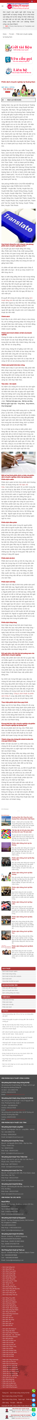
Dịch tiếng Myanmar (8, 1379)
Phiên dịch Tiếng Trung (9, 1346)
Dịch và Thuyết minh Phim (10, 990)
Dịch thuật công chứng (9, 974)
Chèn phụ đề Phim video (9, 988)
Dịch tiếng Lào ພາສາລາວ (10, 1302)
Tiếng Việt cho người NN (10, 1365)
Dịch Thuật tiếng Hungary (10, 1307)
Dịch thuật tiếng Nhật (9, 1275)
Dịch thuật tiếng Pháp (9, 1273)
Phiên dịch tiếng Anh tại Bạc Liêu (22, 903)
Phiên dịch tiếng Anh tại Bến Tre (22, 932)
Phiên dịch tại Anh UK (9, 1344)
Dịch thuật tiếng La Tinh (10, 1385)
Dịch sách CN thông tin (9, 1328)
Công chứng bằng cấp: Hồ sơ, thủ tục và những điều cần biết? (17, 1015)
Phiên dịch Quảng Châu (9, 1350)
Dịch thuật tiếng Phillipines (10, 1332)
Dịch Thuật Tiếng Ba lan (10, 1306)
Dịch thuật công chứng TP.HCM (12, 1396)
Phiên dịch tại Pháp (8, 1354)
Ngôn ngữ (21, 1399)
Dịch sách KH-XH (8, 1325)
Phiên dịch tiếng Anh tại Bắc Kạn (22, 888)
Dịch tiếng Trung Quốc (9, 1271)
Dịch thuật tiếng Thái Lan (10, 1294)
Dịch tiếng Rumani (8, 1338)
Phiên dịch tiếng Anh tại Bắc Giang (22, 873)
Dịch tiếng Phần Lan (8, 1269)
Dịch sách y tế (7, 1321)
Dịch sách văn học (8, 1317)
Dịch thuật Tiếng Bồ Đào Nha (11, 1288)
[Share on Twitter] (17, 813)
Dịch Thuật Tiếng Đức (9, 1279)
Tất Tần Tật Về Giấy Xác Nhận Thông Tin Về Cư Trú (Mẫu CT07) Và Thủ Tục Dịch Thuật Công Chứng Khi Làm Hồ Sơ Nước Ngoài (17, 1026)
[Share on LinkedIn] (24, 813)
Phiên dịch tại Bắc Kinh (9, 1383)
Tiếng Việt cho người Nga (10, 1373)
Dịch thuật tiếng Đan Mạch (10, 1309)
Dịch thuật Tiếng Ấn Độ (9, 1292)
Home (5, 34)
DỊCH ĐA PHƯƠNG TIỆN (9, 985)
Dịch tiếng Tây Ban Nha (9, 1286)
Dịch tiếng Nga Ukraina (9, 1277)
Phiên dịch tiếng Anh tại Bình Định (22, 947)
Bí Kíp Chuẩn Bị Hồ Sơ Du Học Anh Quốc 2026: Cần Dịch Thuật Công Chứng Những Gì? (17, 1054)
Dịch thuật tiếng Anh (9, 1267)
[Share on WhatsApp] (13, 813)
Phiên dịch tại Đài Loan (9, 1340)
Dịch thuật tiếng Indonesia (10, 1313)
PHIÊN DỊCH (6, 997)
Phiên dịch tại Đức (8, 1348)
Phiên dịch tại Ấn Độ (9, 1381)
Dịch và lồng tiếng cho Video (10, 993)
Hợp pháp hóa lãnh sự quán (10, 981)
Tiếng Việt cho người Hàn (10, 1367)
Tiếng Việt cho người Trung (11, 1371)
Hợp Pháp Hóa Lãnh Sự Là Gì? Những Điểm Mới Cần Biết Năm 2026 (17, 1059)
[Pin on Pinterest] (22, 813)
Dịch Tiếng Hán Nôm (9, 1330)
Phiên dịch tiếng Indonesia (10, 1359)
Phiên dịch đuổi (7, 1007)
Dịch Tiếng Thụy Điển (9, 1298)
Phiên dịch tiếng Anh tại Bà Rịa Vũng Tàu (23, 859)
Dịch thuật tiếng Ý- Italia (10, 1281)
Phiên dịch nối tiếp (7, 1004)
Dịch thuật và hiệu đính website (11, 976)
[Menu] (2, 6)
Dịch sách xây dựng (8, 1319)
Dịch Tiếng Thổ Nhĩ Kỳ (9, 1311)
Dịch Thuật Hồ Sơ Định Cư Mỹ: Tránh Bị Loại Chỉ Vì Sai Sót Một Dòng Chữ (18, 1049)
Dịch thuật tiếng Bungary (10, 1387)
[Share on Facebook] (15, 813)
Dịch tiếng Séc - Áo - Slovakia (11, 1334)
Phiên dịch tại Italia (8, 1342)
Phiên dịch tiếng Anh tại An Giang (22, 844)
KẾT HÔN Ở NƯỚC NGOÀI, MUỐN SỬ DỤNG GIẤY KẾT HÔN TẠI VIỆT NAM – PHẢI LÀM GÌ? (18, 1033)
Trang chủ (5, 1393)
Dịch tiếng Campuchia (9, 1300)
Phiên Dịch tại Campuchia (10, 1363)
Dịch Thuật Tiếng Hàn (9, 1290)
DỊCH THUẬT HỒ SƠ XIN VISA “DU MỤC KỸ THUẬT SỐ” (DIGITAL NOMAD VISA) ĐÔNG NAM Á (17, 1038)
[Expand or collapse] (5, 100)
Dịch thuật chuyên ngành (9, 971)
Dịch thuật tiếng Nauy (9, 1304)
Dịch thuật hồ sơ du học (10, 1377)
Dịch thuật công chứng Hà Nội (19, 1393)
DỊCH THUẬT (6, 968)
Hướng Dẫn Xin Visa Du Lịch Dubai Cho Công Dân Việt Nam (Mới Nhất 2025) (23, 818)
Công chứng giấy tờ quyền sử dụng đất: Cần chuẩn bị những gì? (18, 1020)
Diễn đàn (19, 1402)
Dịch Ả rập (6, 1285)
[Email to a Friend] (20, 813)
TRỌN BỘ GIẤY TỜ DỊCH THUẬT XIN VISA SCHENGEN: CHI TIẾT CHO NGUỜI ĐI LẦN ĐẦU (18, 1043)
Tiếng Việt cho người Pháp (10, 1375)
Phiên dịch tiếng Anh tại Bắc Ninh (22, 917)
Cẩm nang (5, 1402)
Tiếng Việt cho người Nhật (10, 1369)
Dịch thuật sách (7, 978)
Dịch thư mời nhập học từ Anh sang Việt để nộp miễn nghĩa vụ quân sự (18, 1065)
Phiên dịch (29, 1399)
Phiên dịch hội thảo (8, 999)
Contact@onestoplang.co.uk (14, 1214)
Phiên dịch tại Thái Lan (9, 1361)
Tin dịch (11, 34)
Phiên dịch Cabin (7, 1002)
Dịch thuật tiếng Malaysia (10, 1336)
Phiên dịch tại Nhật (8, 1356)
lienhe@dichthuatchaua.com (14, 1137)
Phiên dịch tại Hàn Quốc (10, 1352)
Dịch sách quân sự (8, 1323)
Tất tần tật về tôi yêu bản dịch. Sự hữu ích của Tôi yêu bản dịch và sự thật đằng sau (23, 832)
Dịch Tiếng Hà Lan (8, 1283)
